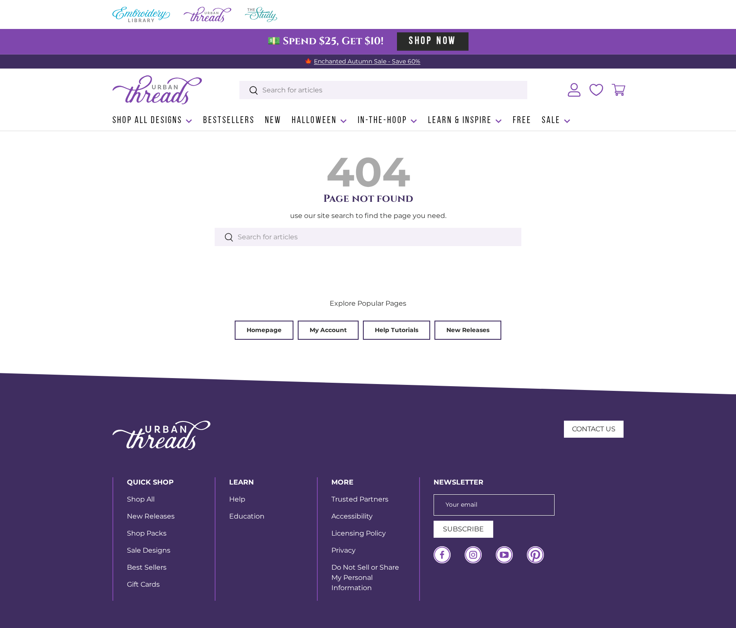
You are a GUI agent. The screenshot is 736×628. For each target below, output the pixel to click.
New (273, 121)
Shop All (141, 499)
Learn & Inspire (460, 121)
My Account (328, 330)
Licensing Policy (358, 533)
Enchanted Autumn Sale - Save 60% (367, 61)
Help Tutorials (396, 330)
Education (246, 516)
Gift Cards (143, 584)
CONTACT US (593, 429)
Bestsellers (229, 121)
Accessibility (352, 516)
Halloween (314, 121)
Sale (551, 121)
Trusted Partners (359, 499)
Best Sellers (147, 567)
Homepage (264, 330)
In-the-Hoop (382, 121)
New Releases (467, 330)
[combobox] (383, 90)
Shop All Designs (147, 121)
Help (237, 499)
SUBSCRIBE (463, 529)
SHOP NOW (433, 41)
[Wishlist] (596, 89)
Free (522, 121)
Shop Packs (147, 533)
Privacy (343, 550)
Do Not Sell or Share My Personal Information (365, 577)
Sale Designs (148, 550)
